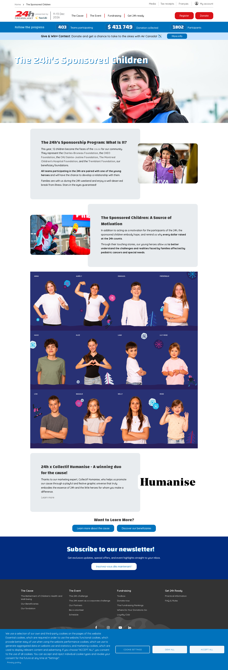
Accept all (207, 649)
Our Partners (75, 605)
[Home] (32, 18)
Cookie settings (132, 649)
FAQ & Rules (171, 600)
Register (184, 15)
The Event (95, 15)
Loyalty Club (123, 614)
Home (18, 4)
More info (177, 36)
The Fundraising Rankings (130, 605)
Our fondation (28, 608)
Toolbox (121, 596)
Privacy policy (14, 662)
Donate (204, 15)
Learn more (47, 497)
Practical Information (176, 596)
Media (152, 3)
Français (183, 3)
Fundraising (114, 15)
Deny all (169, 649)
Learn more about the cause (93, 528)
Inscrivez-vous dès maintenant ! (114, 566)
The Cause (77, 15)
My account (206, 3)
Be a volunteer (76, 610)
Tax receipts (167, 3)
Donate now (123, 600)
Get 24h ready (136, 15)
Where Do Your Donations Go (132, 610)
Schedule (73, 614)
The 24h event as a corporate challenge (89, 600)
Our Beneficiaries (29, 603)
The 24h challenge (78, 596)
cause (97, 149)
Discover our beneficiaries (136, 528)
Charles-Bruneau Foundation (80, 153)
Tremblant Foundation (101, 161)
